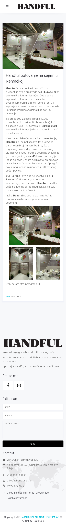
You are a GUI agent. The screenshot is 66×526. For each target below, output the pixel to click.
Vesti (8, 296)
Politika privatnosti (17, 498)
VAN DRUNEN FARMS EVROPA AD (40, 517)
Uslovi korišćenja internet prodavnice (28, 492)
